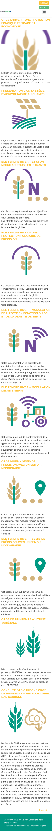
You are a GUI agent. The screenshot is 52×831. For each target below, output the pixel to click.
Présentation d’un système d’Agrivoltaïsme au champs (23, 92)
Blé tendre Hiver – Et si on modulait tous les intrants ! (24, 163)
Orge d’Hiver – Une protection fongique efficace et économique (25, 23)
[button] (44, 12)
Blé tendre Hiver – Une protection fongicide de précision (21, 236)
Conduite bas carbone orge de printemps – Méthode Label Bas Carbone (25, 693)
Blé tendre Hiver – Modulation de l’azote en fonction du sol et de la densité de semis (25, 313)
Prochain (45, 810)
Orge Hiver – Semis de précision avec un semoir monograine (21, 465)
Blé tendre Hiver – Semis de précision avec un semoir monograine (23, 542)
